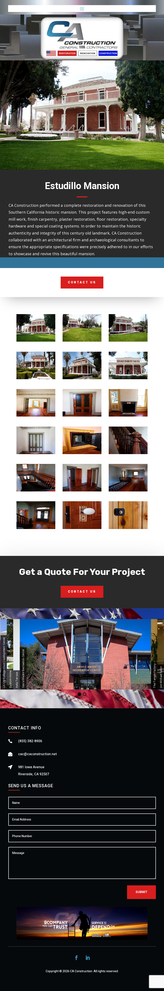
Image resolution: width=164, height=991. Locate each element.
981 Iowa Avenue (31, 767)
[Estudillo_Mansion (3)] (128, 342)
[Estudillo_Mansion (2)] (82, 342)
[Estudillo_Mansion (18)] (128, 529)
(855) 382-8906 (30, 741)
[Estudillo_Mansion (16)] (35, 529)
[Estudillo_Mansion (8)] (82, 416)
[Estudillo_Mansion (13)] (35, 491)
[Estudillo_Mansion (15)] (128, 491)
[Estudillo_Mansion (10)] (35, 454)
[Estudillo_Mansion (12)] (128, 454)
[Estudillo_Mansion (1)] (35, 342)
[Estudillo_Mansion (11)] (82, 454)
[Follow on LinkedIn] (87, 957)
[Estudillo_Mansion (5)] (82, 379)
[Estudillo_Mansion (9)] (128, 416)
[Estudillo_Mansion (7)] (35, 416)
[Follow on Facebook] (76, 957)
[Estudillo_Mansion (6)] (128, 379)
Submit (141, 892)
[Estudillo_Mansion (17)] (82, 529)
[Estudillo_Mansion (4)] (35, 379)
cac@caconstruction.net (37, 754)
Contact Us (82, 282)
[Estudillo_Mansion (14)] (82, 491)
